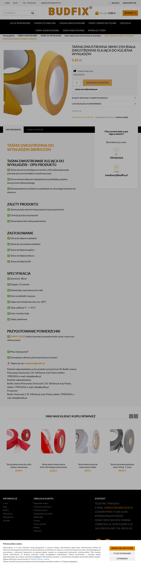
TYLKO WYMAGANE (122, 553)
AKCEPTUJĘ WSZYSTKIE (122, 548)
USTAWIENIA (122, 559)
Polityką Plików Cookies (40, 559)
